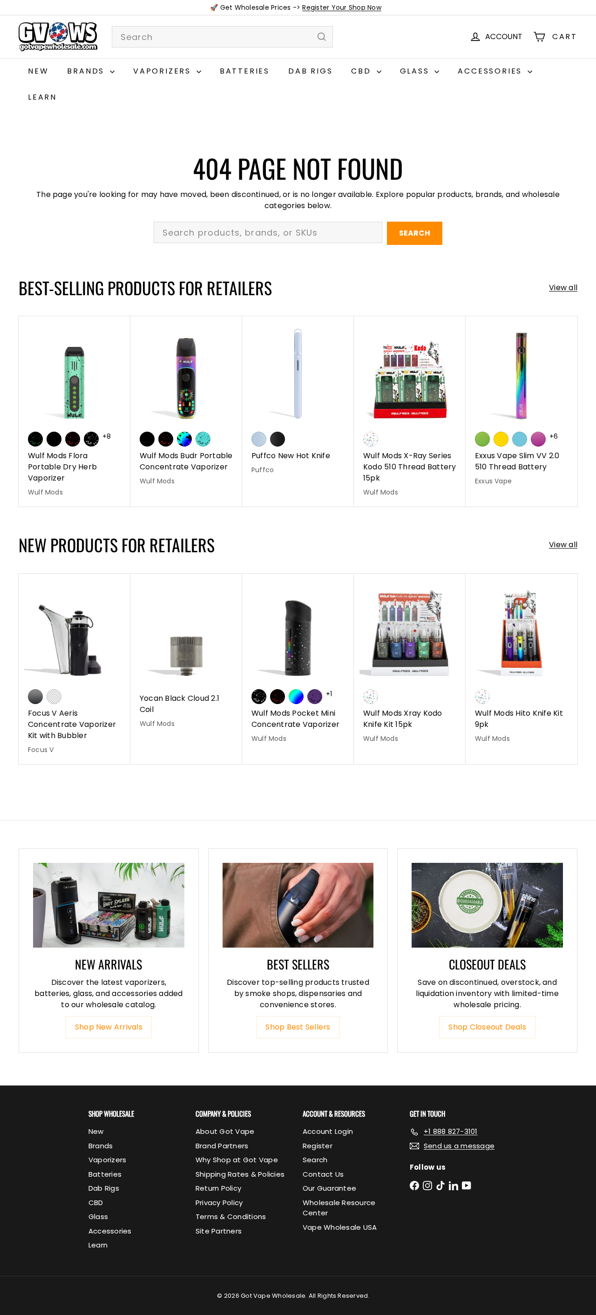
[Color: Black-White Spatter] (91, 439)
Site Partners (219, 1231)
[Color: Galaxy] (538, 439)
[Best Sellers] (298, 905)
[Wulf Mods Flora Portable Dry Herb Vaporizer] (74, 411)
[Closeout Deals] (487, 905)
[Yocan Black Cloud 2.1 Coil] (186, 656)
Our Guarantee (329, 1188)
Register (317, 1146)
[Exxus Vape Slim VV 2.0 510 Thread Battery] (521, 405)
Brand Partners (222, 1146)
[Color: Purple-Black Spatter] (314, 696)
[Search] (322, 36)
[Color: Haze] (258, 439)
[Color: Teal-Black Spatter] (203, 439)
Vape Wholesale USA (340, 1227)
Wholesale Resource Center (339, 1208)
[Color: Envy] (482, 439)
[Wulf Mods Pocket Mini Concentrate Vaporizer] (298, 663)
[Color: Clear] (54, 696)
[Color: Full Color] (296, 696)
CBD (362, 71)
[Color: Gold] (501, 439)
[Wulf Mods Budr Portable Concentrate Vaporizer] (186, 405)
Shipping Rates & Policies (240, 1174)
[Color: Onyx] (277, 439)
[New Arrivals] (108, 905)
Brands (87, 71)
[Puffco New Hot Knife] (298, 400)
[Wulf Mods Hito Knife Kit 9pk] (521, 663)
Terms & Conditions (231, 1216)
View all (563, 287)
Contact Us (323, 1174)
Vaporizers (163, 71)
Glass (416, 71)
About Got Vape (225, 1131)
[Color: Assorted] (370, 439)
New (38, 71)
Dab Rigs (310, 71)
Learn (42, 97)
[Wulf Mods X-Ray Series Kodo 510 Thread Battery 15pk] (410, 411)
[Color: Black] (54, 439)
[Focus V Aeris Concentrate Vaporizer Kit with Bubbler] (74, 669)
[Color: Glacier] (519, 439)
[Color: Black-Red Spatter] (72, 439)
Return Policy (218, 1188)
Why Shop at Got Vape (237, 1160)
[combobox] (222, 36)
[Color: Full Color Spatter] (184, 439)
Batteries (245, 71)
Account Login (328, 1131)
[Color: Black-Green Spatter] (35, 439)
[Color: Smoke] (35, 696)
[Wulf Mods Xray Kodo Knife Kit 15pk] (410, 663)
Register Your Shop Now (341, 7)
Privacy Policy (219, 1202)
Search (414, 233)
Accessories (491, 71)
